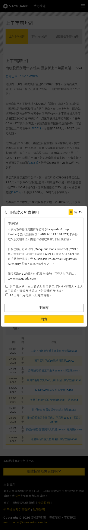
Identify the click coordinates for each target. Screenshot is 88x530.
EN (80, 212)
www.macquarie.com (22, 278)
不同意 (44, 307)
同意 (44, 319)
